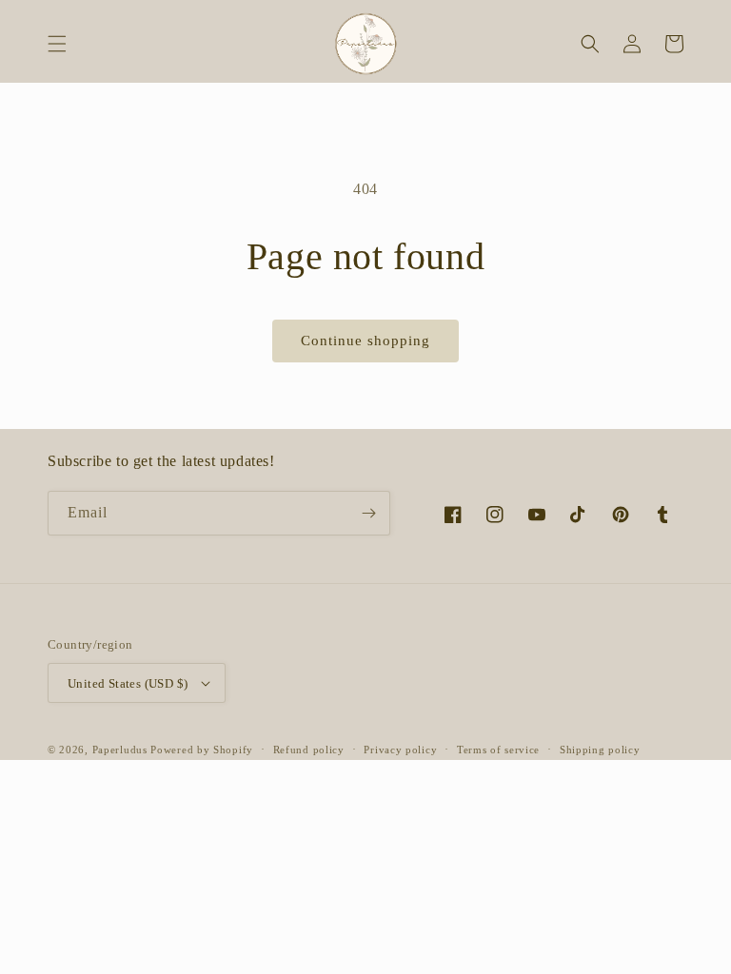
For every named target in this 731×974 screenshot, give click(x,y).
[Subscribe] (368, 513)
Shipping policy (600, 749)
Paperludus (120, 749)
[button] (57, 44)
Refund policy (309, 749)
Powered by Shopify (201, 749)
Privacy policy (400, 749)
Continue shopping (365, 340)
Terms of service (498, 749)
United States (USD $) (128, 683)
